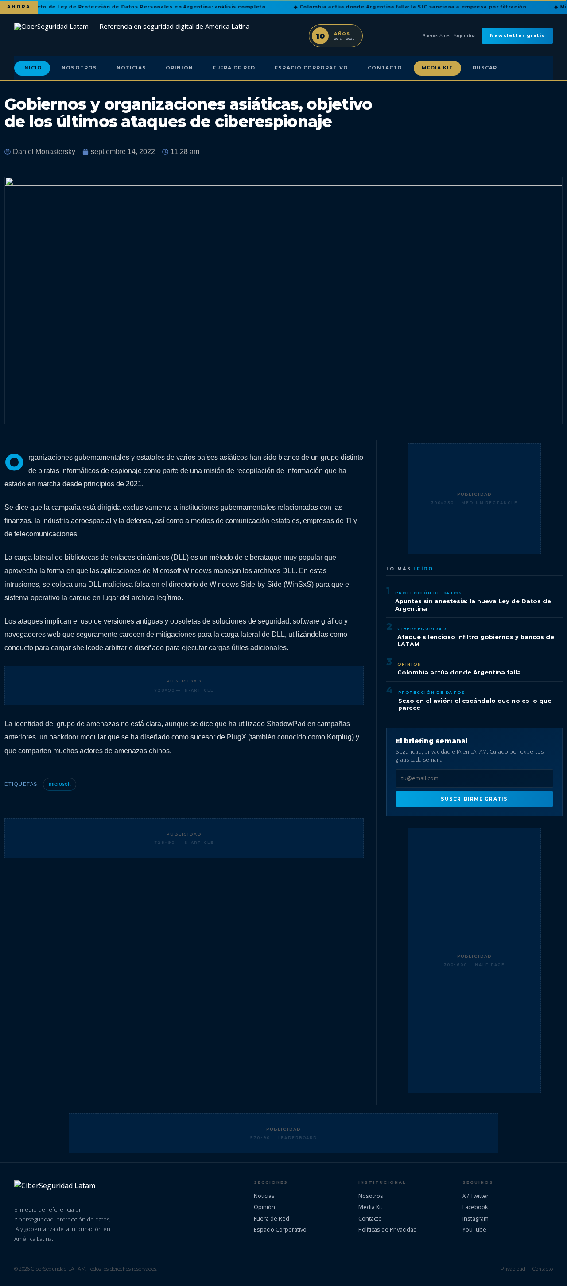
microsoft (59, 784)
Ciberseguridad (422, 628)
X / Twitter (475, 1196)
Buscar (485, 68)
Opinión (179, 68)
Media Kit (438, 68)
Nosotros (79, 68)
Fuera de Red (234, 68)
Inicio (32, 68)
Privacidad (513, 1269)
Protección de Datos (428, 592)
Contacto (385, 68)
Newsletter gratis (517, 36)
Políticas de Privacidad (387, 1229)
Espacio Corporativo (311, 68)
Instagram (475, 1218)
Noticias (131, 68)
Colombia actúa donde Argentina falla (459, 672)
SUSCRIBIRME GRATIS (474, 799)
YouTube (474, 1229)
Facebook (475, 1207)
